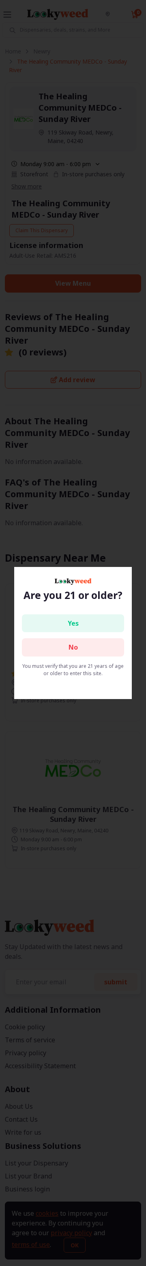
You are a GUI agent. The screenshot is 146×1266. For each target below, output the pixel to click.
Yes (73, 623)
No (73, 647)
